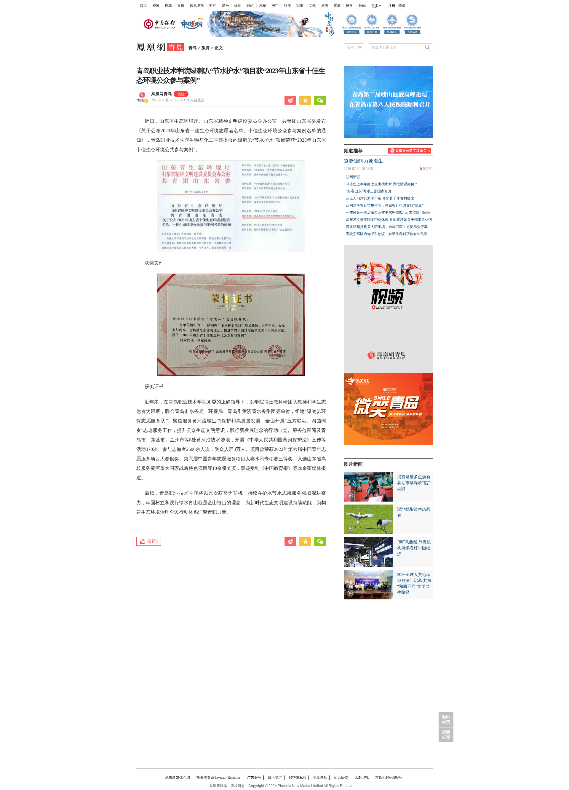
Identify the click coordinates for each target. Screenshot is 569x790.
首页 (143, 6)
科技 (287, 6)
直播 (180, 6)
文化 (312, 6)
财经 (212, 6)
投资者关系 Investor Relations (218, 777)
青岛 (192, 48)
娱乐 (225, 6)
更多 (374, 6)
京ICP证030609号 (388, 777)
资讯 (155, 6)
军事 (299, 6)
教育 (206, 48)
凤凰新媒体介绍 (177, 777)
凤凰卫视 (197, 6)
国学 (349, 6)
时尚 (250, 6)
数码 (362, 6)
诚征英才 (275, 777)
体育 (237, 6)
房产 (275, 6)
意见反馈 (341, 777)
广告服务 (254, 777)
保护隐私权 (297, 777)
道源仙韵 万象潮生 (363, 160)
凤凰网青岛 (161, 94)
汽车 (262, 6)
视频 (168, 6)
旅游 (324, 6)
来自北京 (177, 100)
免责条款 (320, 777)
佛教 (337, 6)
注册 (391, 6)
